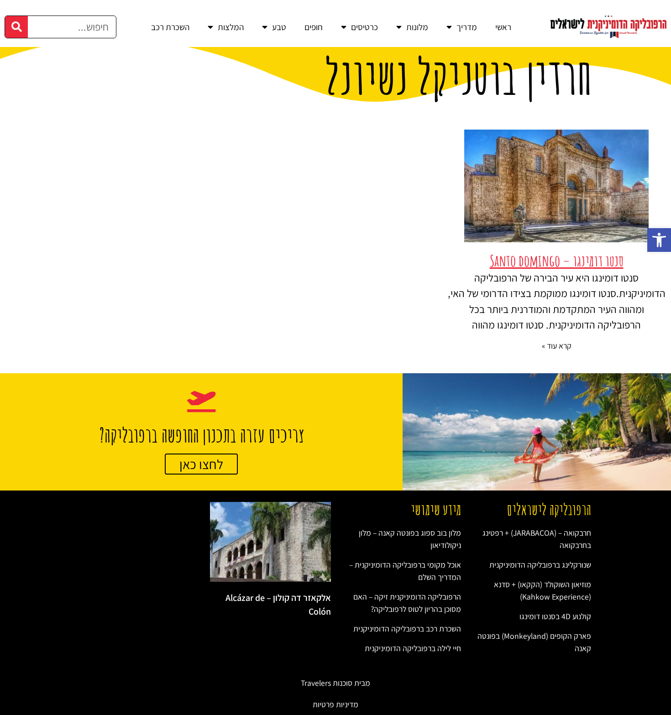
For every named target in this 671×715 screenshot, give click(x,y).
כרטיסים (364, 26)
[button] (659, 240)
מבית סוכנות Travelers (335, 683)
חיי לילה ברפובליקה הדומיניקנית (413, 648)
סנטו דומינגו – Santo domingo (557, 260)
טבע (279, 26)
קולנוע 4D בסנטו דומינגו (555, 616)
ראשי (503, 26)
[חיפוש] (16, 27)
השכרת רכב (170, 26)
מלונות (417, 26)
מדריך (466, 26)
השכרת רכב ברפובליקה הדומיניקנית (407, 628)
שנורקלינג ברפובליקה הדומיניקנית (540, 564)
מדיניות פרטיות (335, 704)
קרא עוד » (556, 345)
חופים (313, 26)
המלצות (231, 26)
